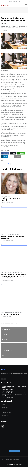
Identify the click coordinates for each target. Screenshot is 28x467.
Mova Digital (14, 464)
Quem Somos (5, 407)
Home (3, 404)
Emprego (4, 163)
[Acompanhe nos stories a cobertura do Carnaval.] (14, 448)
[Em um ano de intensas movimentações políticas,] (14, 443)
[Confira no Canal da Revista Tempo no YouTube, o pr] (14, 439)
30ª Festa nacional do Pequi (10, 314)
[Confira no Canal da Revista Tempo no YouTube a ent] (14, 431)
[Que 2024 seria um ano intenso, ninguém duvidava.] (14, 444)
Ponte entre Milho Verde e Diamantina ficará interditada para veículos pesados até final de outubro (14, 394)
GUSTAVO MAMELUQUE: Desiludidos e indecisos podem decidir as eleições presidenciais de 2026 (13, 276)
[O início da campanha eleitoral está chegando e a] (14, 434)
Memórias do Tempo (6, 412)
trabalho (7, 163)
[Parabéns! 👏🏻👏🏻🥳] (14, 446)
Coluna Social (5, 415)
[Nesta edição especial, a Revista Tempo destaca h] (14, 429)
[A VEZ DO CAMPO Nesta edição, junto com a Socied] (14, 441)
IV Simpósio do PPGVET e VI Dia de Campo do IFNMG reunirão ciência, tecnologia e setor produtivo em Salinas (14, 388)
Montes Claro (5, 409)
